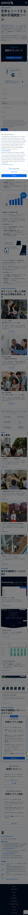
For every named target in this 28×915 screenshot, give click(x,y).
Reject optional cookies (14, 168)
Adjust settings (14, 171)
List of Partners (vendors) (7, 164)
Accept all (14, 175)
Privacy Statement (5, 150)
